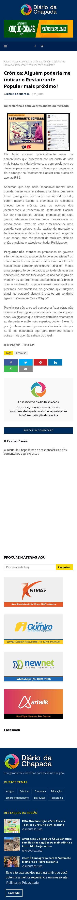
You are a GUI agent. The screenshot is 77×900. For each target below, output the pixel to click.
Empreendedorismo (17, 797)
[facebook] (35, 46)
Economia (40, 791)
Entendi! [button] (14, 892)
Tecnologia (56, 797)
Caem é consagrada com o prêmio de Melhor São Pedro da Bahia (46, 859)
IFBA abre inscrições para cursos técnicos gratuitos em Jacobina (43, 822)
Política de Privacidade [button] (22, 882)
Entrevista (39, 797)
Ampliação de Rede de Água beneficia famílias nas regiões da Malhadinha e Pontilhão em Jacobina (47, 842)
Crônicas (26, 61)
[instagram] (42, 46)
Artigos (10, 791)
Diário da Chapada (18, 93)
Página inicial (11, 61)
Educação (56, 791)
